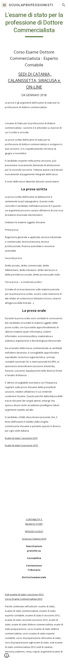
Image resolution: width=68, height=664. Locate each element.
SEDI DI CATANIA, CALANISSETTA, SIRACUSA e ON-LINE (34, 80)
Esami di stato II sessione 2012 (21, 445)
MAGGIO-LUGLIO (34, 531)
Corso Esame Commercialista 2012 (23, 599)
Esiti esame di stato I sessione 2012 (24, 594)
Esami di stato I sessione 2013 (21, 438)
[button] (4, 5)
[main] (34, 24)
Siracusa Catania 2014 (34, 538)
